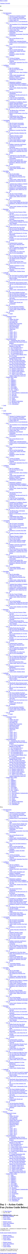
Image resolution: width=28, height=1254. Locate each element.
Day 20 (8, 205)
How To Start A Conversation (16, 124)
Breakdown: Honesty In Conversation (18, 107)
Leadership (6, 272)
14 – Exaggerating (13, 397)
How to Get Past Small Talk (16, 49)
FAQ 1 (11, 330)
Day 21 (8, 210)
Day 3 (7, 37)
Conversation (6, 120)
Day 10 (8, 109)
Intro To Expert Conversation (16, 123)
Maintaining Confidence (15, 82)
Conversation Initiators (14, 166)
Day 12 (8, 131)
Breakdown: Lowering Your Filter (17, 130)
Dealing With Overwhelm (15, 323)
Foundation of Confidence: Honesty (18, 102)
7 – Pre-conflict (13, 387)
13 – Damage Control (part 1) (16, 368)
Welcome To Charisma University (17, 15)
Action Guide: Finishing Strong (17, 271)
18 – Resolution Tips (14, 402)
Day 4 (7, 45)
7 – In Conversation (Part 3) (16, 353)
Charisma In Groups (11, 316)
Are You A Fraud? (13, 111)
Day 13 (8, 142)
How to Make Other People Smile (17, 18)
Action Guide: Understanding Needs (18, 289)
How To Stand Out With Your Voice (18, 255)
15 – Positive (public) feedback (17, 371)
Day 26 (8, 274)
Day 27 (8, 281)
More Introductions (14, 326)
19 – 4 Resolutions (14, 404)
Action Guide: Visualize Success (17, 99)
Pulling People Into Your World (17, 227)
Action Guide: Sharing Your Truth (17, 106)
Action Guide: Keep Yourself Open (18, 224)
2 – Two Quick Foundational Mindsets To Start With (16, 345)
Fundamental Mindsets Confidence (17, 83)
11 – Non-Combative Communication (18, 392)
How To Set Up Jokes (14, 138)
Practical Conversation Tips (16, 159)
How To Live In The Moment (16, 229)
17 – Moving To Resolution (16, 401)
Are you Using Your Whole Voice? (18, 257)
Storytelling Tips (13, 322)
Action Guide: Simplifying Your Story (18, 202)
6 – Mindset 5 (12, 385)
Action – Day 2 (13, 333)
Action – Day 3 (13, 334)
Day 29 (8, 305)
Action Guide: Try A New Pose (17, 251)
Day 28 (8, 291)
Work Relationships (11, 339)
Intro (10, 318)
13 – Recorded (13, 395)
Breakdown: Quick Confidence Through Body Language (17, 78)
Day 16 (8, 172)
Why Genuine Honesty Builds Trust (18, 27)
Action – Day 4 (13, 336)
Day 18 (8, 192)
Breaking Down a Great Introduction (18, 21)
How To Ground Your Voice (16, 261)
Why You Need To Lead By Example (18, 275)
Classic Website (7, 1219)
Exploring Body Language (15, 243)
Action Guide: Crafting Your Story (17, 179)
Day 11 (8, 121)
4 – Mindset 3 (12, 382)
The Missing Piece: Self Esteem (17, 110)
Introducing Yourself (14, 325)
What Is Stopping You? (15, 526)
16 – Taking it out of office (15, 373)
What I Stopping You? (14, 126)
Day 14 (8, 154)
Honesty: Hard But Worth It (16, 103)
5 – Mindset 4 (12, 384)
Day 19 (8, 199)
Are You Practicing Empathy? (16, 306)
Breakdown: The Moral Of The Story (18, 203)
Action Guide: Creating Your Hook (18, 186)
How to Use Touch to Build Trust (17, 28)
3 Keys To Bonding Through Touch (18, 247)
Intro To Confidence (14, 68)
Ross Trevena (8, 1211)
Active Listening (13, 320)
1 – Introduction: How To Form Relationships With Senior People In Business (18, 342)
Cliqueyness (12, 329)
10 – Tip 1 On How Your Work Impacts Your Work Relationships (17, 361)
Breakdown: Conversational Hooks (18, 188)
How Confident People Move (16, 220)
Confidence (6, 65)
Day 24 (8, 254)
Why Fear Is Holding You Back (17, 292)
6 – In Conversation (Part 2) (16, 351)
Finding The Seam (13, 319)
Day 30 (8, 312)
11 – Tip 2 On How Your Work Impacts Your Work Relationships (17, 363)
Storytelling (6, 171)
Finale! (11, 313)
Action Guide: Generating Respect (17, 41)
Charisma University (5, 3)
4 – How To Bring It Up (15, 349)
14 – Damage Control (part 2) (16, 370)
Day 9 (7, 100)
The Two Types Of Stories (15, 193)
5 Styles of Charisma (14, 58)
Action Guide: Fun (14, 20)
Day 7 (7, 80)
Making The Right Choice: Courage (18, 104)
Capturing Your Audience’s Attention (18, 183)
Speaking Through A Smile (16, 135)
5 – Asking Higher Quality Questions (18, 350)
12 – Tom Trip (12, 394)
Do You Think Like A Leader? (16, 308)
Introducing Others (14, 327)
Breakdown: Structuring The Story (17, 181)
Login (4, 405)
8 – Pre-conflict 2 (13, 388)
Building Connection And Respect (17, 144)
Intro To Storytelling (14, 174)
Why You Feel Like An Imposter (17, 295)
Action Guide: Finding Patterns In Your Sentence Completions (17, 118)
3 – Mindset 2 (12, 381)
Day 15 (8, 165)
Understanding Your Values (16, 116)
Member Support (7, 1214)
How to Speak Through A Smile (17, 141)
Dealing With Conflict (11, 377)
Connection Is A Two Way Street (17, 155)
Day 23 (8, 241)
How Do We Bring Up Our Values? (18, 148)
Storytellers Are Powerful (15, 175)
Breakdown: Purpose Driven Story (17, 195)
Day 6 (7, 66)
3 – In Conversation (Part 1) (16, 347)
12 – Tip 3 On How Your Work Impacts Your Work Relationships (17, 366)
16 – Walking (12, 399)
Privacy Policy (6, 1217)
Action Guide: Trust (14, 30)
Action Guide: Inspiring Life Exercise (18, 279)
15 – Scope (12, 398)
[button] (14, 10)
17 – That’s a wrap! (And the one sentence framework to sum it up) (17, 375)
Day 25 (8, 264)
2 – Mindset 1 (12, 380)
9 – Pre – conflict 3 (14, 390)
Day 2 (7, 23)
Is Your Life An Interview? (15, 137)
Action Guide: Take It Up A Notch (17, 262)
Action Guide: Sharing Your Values (18, 161)
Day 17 (8, 182)
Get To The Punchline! (15, 200)
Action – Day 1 (13, 332)
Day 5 (7, 56)
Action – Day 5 (13, 337)
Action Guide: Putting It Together (17, 140)
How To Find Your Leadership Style (18, 294)
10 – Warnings (12, 391)
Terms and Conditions (8, 1216)
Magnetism (6, 209)
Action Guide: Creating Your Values (18, 150)
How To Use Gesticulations (16, 253)
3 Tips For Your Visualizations (16, 97)
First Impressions (7, 13)
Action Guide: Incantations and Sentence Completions (17, 75)
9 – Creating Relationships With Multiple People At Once (17, 358)
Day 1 (7, 14)
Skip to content (3, 0)
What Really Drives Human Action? (18, 282)
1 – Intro (11, 378)
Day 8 (7, 90)
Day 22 (8, 226)
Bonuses (5, 315)
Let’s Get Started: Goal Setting (16, 17)
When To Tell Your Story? (15, 185)
